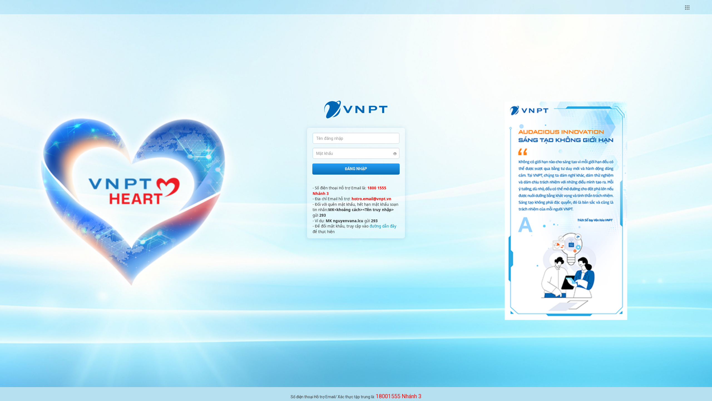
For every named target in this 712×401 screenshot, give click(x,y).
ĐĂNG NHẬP (356, 169)
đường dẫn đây (383, 226)
